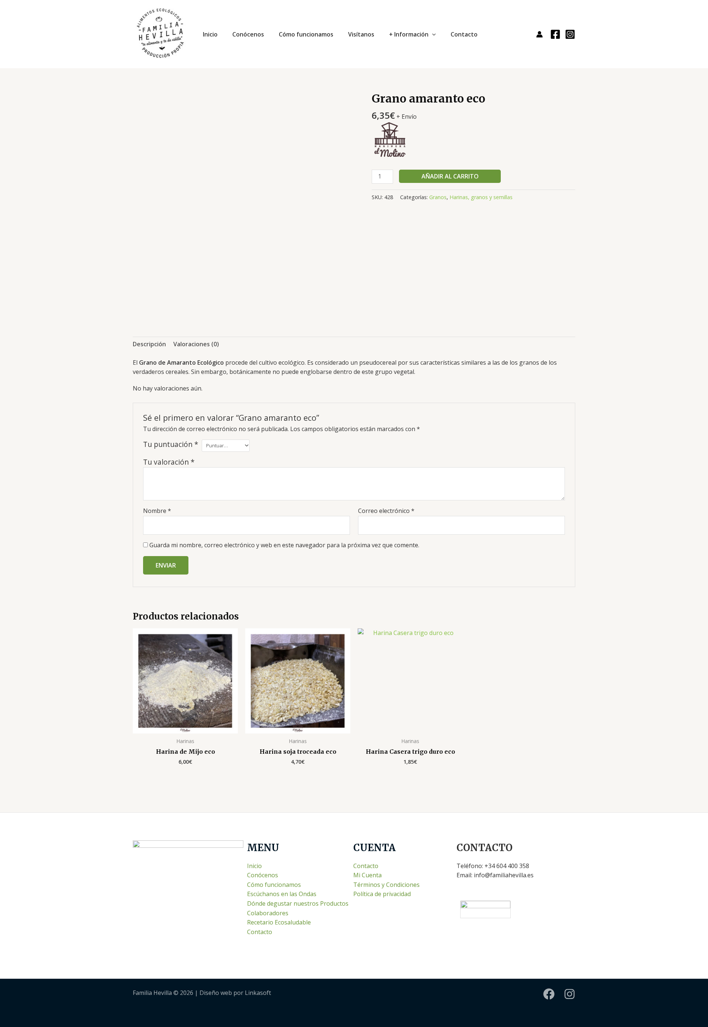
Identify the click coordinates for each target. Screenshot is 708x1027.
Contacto (464, 34)
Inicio (210, 34)
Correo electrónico (386, 511)
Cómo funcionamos (306, 34)
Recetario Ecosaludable (279, 922)
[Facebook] (555, 34)
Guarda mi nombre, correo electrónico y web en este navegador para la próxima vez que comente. (284, 545)
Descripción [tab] (149, 344)
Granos (438, 197)
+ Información (408, 34)
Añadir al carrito (450, 176)
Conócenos (248, 34)
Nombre (157, 511)
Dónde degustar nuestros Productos (297, 903)
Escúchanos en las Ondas (281, 894)
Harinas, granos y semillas (481, 197)
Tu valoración (169, 462)
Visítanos (361, 34)
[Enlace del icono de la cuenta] (539, 34)
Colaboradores (267, 913)
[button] (432, 34)
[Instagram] (570, 34)
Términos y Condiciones (386, 885)
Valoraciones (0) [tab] (196, 344)
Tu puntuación (170, 444)
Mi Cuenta (367, 875)
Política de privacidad (382, 894)
